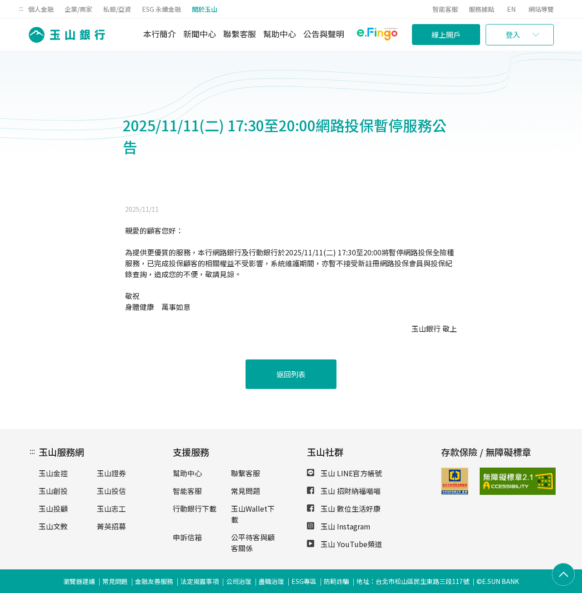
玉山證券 (111, 473)
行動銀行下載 (194, 508)
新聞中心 (199, 34)
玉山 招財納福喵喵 (350, 490)
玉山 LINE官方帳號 (350, 473)
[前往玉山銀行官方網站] (64, 35)
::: (21, 8)
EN (511, 9)
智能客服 (445, 9)
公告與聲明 (323, 34)
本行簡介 (159, 34)
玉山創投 (53, 490)
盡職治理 (271, 581)
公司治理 (238, 581)
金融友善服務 (154, 581)
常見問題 (245, 490)
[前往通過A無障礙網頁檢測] (492, 481)
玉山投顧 (53, 508)
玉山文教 (53, 526)
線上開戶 (446, 34)
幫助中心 (279, 34)
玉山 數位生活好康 (350, 508)
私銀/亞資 (117, 9)
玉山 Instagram (345, 526)
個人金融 (41, 9)
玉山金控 (53, 473)
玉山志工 (111, 508)
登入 (513, 34)
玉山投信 (111, 490)
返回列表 (291, 374)
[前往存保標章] (454, 491)
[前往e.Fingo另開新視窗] (377, 35)
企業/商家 (78, 9)
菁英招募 (111, 526)
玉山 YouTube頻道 (350, 543)
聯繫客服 (239, 34)
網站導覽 (541, 9)
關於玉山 (204, 9)
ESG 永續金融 (161, 9)
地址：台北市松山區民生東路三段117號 (412, 581)
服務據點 (481, 9)
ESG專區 (303, 581)
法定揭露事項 (200, 581)
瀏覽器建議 (79, 581)
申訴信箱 (187, 537)
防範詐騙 (336, 581)
